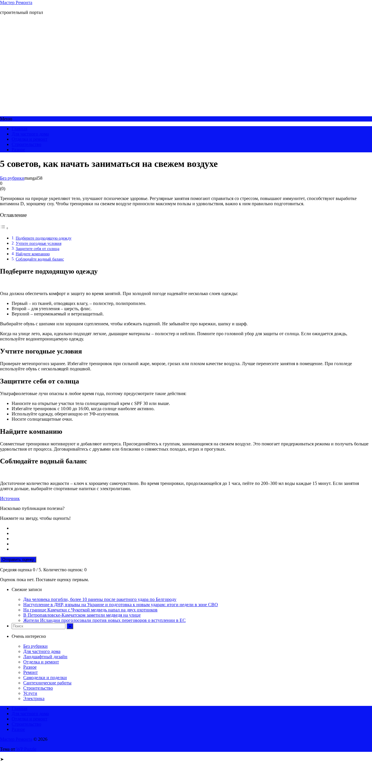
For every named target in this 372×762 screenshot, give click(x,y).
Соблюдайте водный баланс (40, 259)
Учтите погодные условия (38, 243)
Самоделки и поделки (45, 677)
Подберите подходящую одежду (43, 238)
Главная (19, 128)
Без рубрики (12, 178)
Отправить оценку (18, 559)
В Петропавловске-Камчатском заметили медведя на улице (82, 615)
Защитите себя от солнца (37, 248)
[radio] (192, 528)
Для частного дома (30, 133)
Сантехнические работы (47, 682)
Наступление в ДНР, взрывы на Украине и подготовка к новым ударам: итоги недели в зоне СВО (120, 604)
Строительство (26, 144)
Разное (18, 149)
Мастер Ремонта (16, 2)
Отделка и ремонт (29, 139)
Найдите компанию (33, 253)
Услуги (30, 693)
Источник (10, 498)
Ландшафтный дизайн (45, 656)
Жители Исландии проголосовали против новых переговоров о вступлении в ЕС (104, 620)
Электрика (33, 698)
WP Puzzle (26, 749)
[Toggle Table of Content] (4, 228)
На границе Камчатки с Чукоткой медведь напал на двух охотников (90, 609)
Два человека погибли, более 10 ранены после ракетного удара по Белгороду (99, 599)
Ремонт (30, 672)
